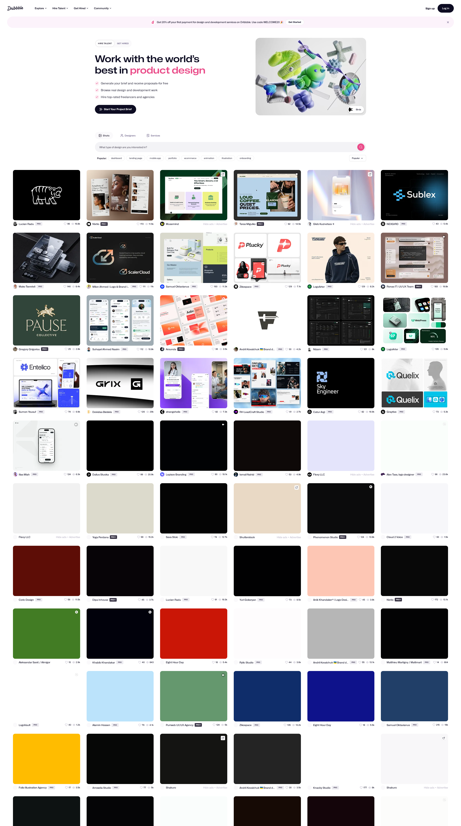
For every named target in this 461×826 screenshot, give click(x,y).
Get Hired (80, 8)
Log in (445, 8)
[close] (448, 22)
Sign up (430, 8)
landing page (135, 158)
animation (209, 158)
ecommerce (190, 158)
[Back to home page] (15, 8)
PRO (39, 224)
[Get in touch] (60, 214)
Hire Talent (58, 8)
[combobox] (225, 147)
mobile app (155, 158)
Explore (39, 8)
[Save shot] (67, 214)
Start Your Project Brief (118, 109)
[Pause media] (261, 109)
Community (101, 8)
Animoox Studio (353, 114)
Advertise (221, 223)
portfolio (172, 158)
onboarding (245, 158)
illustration (227, 158)
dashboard (116, 158)
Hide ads (208, 223)
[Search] (360, 147)
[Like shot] (74, 214)
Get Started (294, 22)
